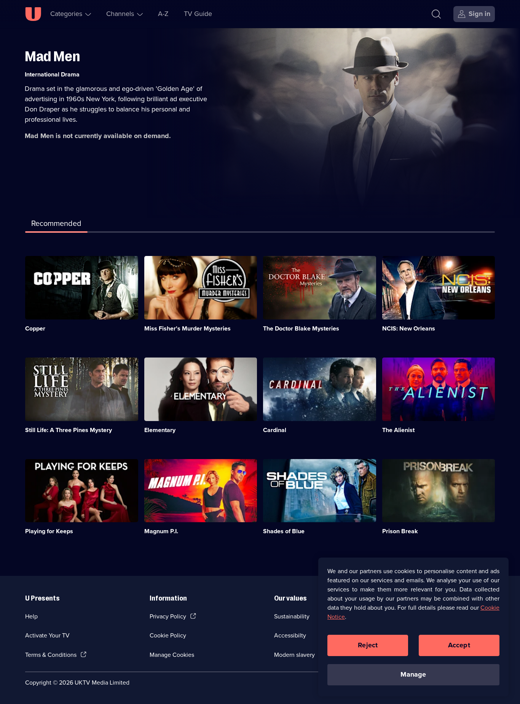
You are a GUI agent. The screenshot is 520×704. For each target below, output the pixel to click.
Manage (413, 674)
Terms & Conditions (51, 654)
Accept (459, 645)
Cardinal (274, 430)
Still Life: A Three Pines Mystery (68, 430)
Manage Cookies (172, 654)
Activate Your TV (47, 635)
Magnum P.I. (161, 531)
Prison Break (400, 531)
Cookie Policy (168, 635)
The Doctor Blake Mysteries (301, 328)
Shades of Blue (284, 531)
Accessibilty (290, 635)
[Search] (436, 14)
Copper (35, 328)
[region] (413, 626)
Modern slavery (294, 654)
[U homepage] (33, 14)
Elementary (159, 430)
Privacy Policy (168, 616)
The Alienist (398, 430)
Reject (368, 645)
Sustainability (291, 616)
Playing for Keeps (49, 531)
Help (31, 616)
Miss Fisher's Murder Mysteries (187, 328)
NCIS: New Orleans (408, 328)
